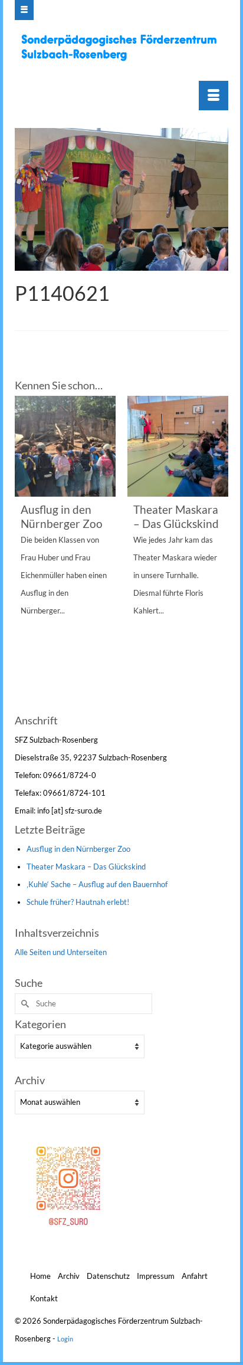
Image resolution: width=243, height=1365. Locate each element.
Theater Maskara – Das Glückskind (86, 866)
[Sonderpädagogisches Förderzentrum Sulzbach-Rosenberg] (123, 47)
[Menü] (213, 95)
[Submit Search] (23, 1003)
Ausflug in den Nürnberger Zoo (78, 849)
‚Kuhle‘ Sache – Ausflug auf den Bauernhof (97, 884)
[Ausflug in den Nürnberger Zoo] (65, 446)
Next (218, 553)
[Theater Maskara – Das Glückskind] (177, 446)
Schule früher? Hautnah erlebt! (78, 902)
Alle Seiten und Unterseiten (61, 952)
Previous (25, 553)
